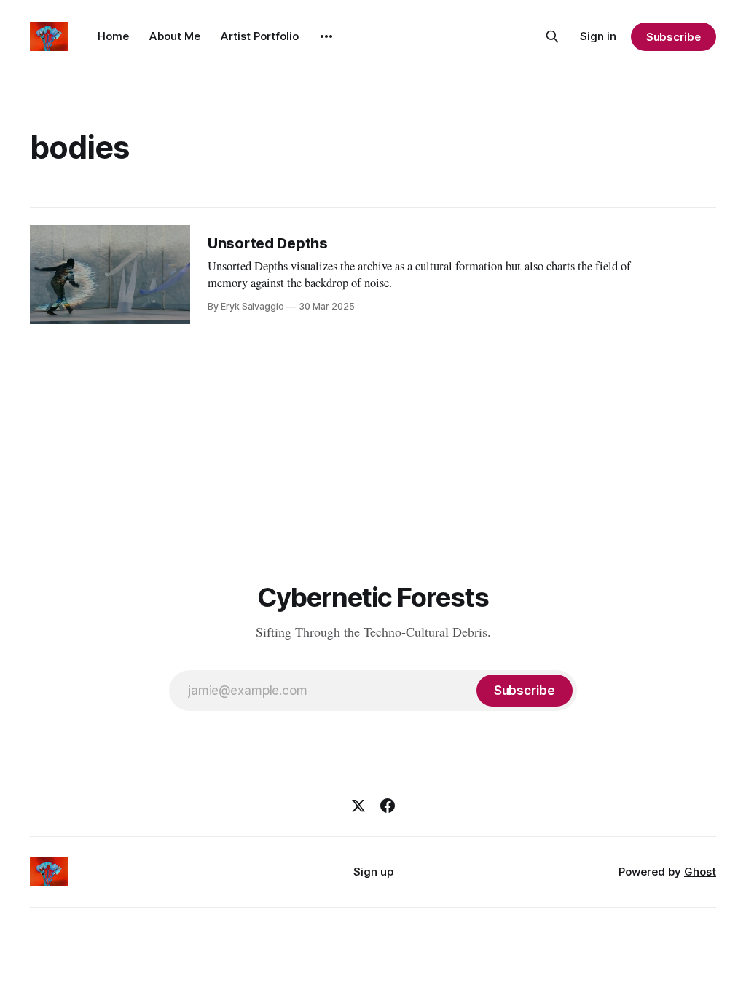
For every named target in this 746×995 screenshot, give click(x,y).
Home (113, 36)
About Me (174, 36)
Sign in (598, 36)
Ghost (700, 871)
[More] (326, 36)
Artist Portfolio (260, 36)
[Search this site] (552, 36)
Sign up (373, 871)
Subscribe (673, 37)
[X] (358, 805)
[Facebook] (387, 805)
